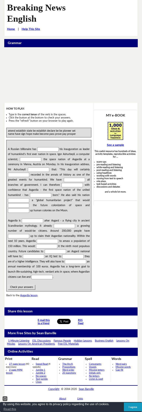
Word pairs (121, 364)
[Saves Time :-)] (115, 130)
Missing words (123, 367)
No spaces (41, 376)
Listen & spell (96, 379)
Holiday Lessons (83, 341)
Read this (10, 409)
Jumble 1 (40, 370)
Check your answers (21, 287)
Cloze (39, 382)
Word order (68, 370)
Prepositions (68, 367)
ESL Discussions (41, 341)
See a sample (115, 145)
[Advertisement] (71, 75)
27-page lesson (17, 364)
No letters (94, 376)
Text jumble (42, 379)
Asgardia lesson (29, 295)
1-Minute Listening (18, 341)
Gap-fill (119, 370)
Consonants (95, 364)
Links (80, 399)
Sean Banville (86, 389)
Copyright (53, 389)
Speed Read (42, 364)
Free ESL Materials (68, 344)
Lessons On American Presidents (36, 344)
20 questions (69, 373)
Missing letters (96, 370)
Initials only (95, 373)
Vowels (93, 367)
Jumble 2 (40, 373)
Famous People (62, 341)
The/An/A (67, 364)
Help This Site (31, 29)
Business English (104, 341)
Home (11, 29)
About (62, 399)
